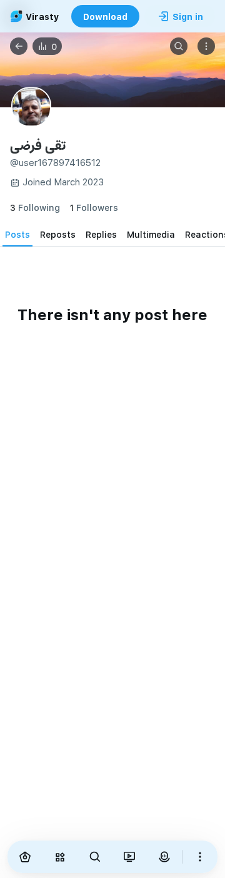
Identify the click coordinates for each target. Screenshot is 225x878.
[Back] (19, 46)
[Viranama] (130, 857)
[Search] (179, 46)
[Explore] (60, 857)
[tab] (17, 234)
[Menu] (206, 46)
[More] (200, 857)
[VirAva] (164, 857)
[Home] (25, 857)
